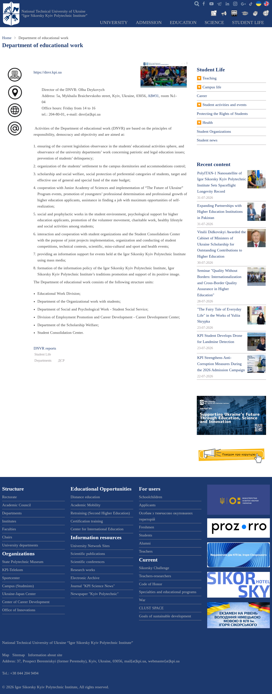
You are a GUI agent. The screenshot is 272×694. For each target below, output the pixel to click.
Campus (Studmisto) (18, 586)
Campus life (212, 87)
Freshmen (146, 527)
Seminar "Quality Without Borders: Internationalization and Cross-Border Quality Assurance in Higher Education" (219, 282)
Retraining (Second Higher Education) (100, 513)
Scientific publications (88, 554)
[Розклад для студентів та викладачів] (234, 13)
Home (6, 38)
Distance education (85, 497)
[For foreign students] (265, 13)
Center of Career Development (26, 602)
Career (202, 96)
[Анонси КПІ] (223, 13)
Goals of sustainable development (165, 616)
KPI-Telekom (12, 570)
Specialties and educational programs (167, 592)
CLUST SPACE (151, 608)
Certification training (87, 521)
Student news (207, 140)
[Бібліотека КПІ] (255, 13)
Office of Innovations (18, 610)
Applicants (147, 505)
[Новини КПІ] (213, 13)
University (114, 22)
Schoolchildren (150, 497)
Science (214, 22)
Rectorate (9, 497)
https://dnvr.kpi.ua (48, 72)
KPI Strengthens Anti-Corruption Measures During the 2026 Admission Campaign (221, 363)
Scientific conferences (88, 562)
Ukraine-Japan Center (19, 594)
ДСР (61, 361)
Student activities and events (224, 105)
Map (5, 655)
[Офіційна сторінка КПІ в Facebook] (203, 3)
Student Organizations (214, 131)
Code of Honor (150, 584)
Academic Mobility (86, 505)
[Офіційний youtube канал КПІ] (211, 3)
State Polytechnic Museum (22, 562)
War (142, 600)
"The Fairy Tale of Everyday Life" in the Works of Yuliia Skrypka (219, 315)
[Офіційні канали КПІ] (219, 3)
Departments (42, 361)
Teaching (210, 78)
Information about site (45, 655)
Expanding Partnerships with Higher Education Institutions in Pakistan (220, 211)
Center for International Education (97, 529)
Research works (83, 570)
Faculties (9, 529)
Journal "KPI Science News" (93, 586)
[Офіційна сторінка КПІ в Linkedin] (227, 3)
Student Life (248, 22)
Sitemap (18, 655)
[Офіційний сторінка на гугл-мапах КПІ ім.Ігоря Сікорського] (242, 3)
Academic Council (16, 505)
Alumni (145, 543)
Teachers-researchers (155, 576)
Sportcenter (11, 578)
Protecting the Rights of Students (222, 113)
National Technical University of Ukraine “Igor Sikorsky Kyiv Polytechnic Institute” (54, 13)
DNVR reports (45, 348)
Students (145, 535)
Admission (149, 22)
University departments (20, 545)
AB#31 (153, 96)
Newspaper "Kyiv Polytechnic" (95, 594)
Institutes (9, 521)
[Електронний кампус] (244, 13)
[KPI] (266, 3)
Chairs (7, 537)
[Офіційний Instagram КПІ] (235, 3)
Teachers (146, 551)
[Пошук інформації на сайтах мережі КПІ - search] (195, 3)
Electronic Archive (85, 578)
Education (183, 22)
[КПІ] (258, 3)
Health (208, 122)
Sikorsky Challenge (154, 568)
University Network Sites (90, 546)
